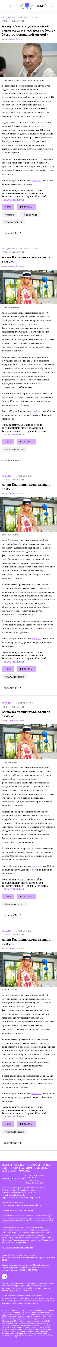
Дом (29, 1167)
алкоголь (31, 214)
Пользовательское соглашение (17, 1247)
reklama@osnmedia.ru (12, 1205)
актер (10, 214)
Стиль (47, 1164)
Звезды (6, 17)
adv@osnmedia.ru (32, 1205)
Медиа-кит (29, 1210)
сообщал (36, 180)
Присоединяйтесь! (13, 199)
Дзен (8, 207)
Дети (5, 1167)
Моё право (9, 1170)
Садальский (14, 221)
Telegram (26, 207)
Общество (42, 1167)
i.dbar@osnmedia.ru (25, 1257)
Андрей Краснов (16, 39)
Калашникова (15, 449)
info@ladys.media (17, 1195)
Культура (17, 1167)
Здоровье (33, 1164)
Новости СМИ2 (11, 232)
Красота (24, 1170)
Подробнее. (21, 1242)
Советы (19, 1164)
